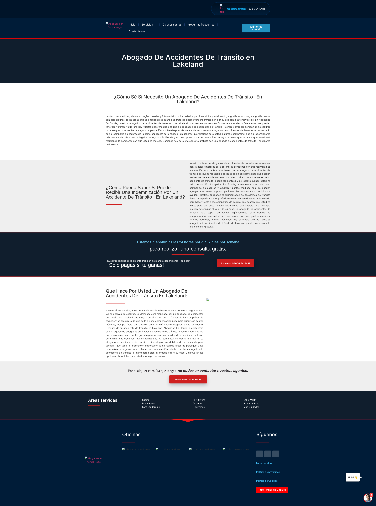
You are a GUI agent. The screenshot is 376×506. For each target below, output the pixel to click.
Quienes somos (171, 24)
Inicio (132, 24)
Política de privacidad (268, 471)
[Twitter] (259, 454)
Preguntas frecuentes (201, 24)
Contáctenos (137, 31)
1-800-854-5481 (246, 8)
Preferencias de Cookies (272, 489)
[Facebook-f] (267, 454)
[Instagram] (275, 454)
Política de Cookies (267, 480)
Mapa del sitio (264, 463)
